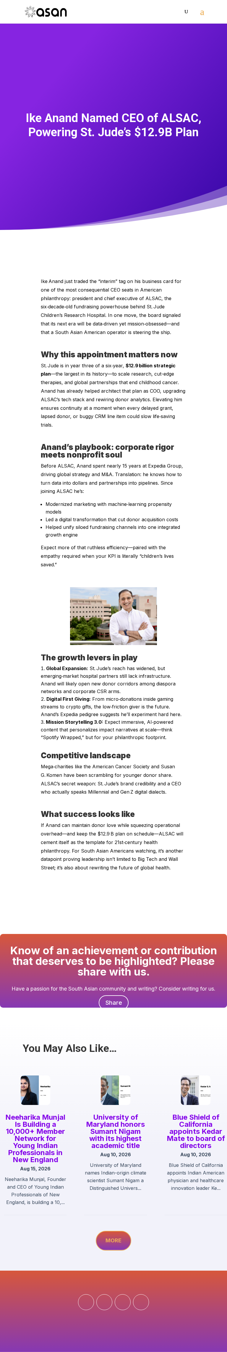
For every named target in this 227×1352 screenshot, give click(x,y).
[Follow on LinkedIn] (123, 1302)
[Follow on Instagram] (104, 1302)
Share (113, 1002)
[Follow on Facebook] (86, 1302)
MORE (113, 1240)
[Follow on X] (141, 1302)
